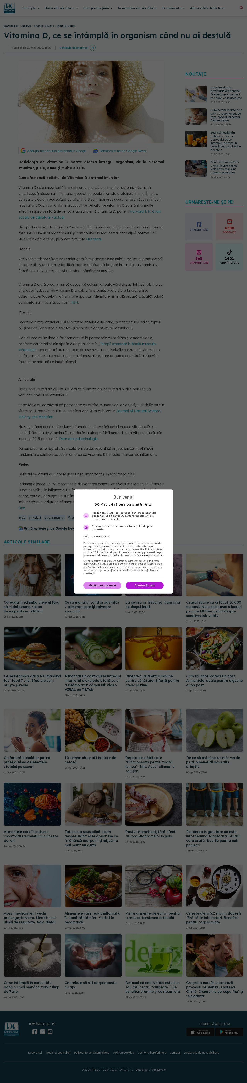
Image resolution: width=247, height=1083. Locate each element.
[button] (123, 536)
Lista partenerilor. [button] (152, 555)
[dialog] (123, 541)
